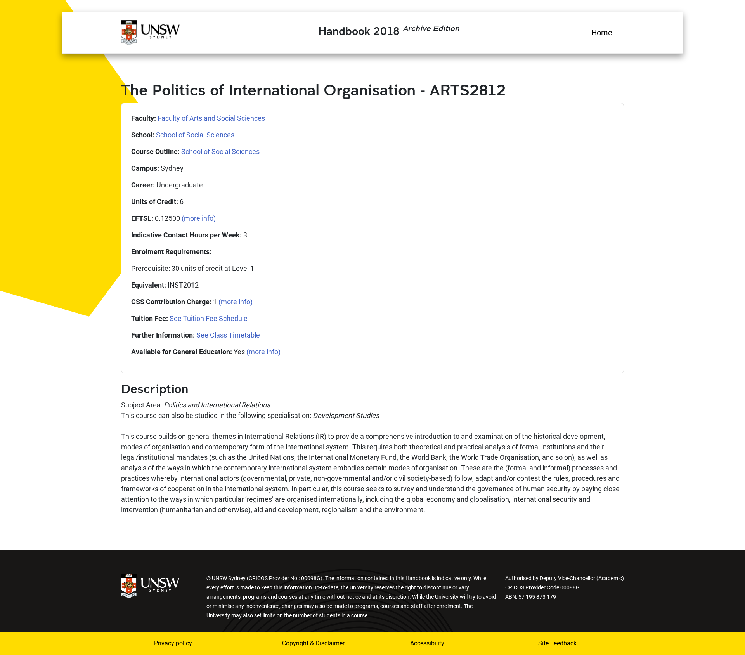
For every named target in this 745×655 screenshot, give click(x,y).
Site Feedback (557, 643)
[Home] (150, 31)
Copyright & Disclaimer (313, 643)
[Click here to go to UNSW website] (150, 585)
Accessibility (427, 643)
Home (601, 32)
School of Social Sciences (195, 135)
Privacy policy (173, 643)
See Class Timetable (228, 335)
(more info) (199, 218)
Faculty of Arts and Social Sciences (211, 118)
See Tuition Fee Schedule (209, 318)
